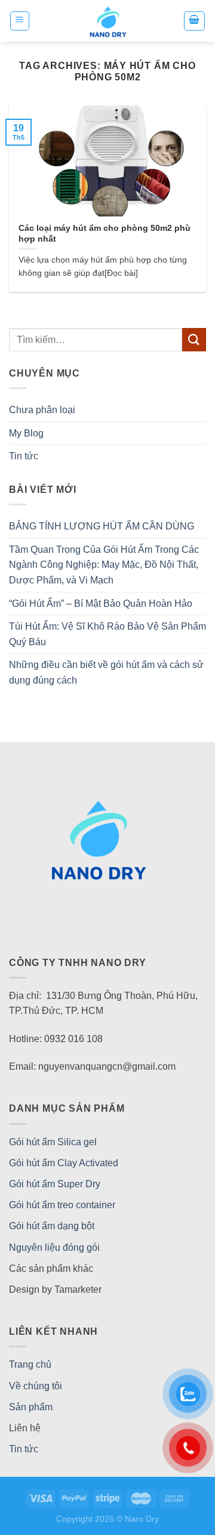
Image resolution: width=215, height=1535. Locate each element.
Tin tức (23, 456)
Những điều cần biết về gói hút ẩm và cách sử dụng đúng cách (106, 672)
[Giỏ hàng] (194, 21)
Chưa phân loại (42, 410)
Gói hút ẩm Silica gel (53, 1142)
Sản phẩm (31, 1407)
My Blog (26, 433)
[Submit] (194, 339)
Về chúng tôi (35, 1386)
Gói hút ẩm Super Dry (54, 1184)
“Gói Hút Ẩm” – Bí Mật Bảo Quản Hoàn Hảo (100, 603)
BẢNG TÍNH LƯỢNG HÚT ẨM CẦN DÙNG (101, 526)
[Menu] (20, 21)
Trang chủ (30, 1364)
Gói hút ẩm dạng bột (51, 1226)
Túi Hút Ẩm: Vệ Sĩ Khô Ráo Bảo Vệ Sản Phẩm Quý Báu (107, 634)
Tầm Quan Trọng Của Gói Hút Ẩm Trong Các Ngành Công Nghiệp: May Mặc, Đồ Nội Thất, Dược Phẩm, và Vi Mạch (104, 564)
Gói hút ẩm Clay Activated (63, 1163)
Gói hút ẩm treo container (62, 1205)
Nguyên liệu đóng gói (54, 1247)
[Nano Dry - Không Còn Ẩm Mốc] (107, 21)
